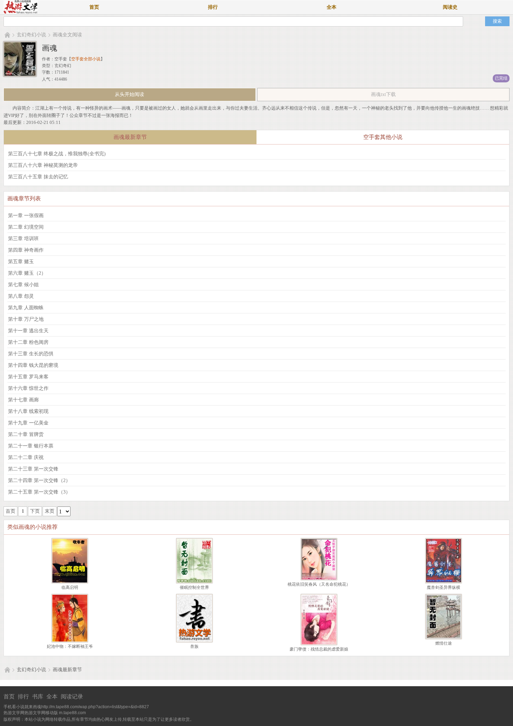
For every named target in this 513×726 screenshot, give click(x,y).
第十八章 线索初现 (28, 411)
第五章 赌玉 (21, 261)
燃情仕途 (443, 643)
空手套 (60, 59)
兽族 (194, 646)
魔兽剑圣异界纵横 (443, 587)
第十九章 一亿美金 (28, 422)
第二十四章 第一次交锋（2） (39, 480)
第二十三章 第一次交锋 (33, 469)
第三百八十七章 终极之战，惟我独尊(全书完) (57, 153)
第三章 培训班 (23, 238)
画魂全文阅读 (67, 34)
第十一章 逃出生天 (28, 330)
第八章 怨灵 (21, 296)
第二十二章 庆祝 (26, 457)
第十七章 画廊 (23, 399)
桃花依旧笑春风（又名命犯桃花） (319, 584)
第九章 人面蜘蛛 (26, 307)
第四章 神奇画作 (26, 250)
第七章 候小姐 (23, 284)
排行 (213, 7)
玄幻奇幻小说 (31, 34)
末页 (49, 511)
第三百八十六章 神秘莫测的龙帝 (43, 165)
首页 (94, 7)
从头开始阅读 (129, 94)
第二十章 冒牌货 (26, 434)
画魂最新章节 (67, 669)
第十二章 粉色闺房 (28, 342)
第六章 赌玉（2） (27, 273)
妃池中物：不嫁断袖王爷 (70, 646)
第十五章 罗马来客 (28, 376)
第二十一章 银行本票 (30, 446)
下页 (35, 511)
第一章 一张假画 (26, 215)
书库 (37, 696)
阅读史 (450, 7)
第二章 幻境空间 (26, 227)
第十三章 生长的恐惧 (30, 353)
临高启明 (69, 587)
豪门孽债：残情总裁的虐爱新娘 (319, 649)
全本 (331, 7)
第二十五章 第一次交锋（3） (39, 492)
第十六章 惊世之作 (28, 388)
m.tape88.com (72, 712)
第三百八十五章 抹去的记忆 (38, 176)
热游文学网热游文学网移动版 (30, 712)
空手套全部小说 (86, 59)
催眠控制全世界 (194, 587)
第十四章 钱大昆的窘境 (33, 365)
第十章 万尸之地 (26, 319)
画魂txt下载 (383, 94)
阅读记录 (72, 696)
